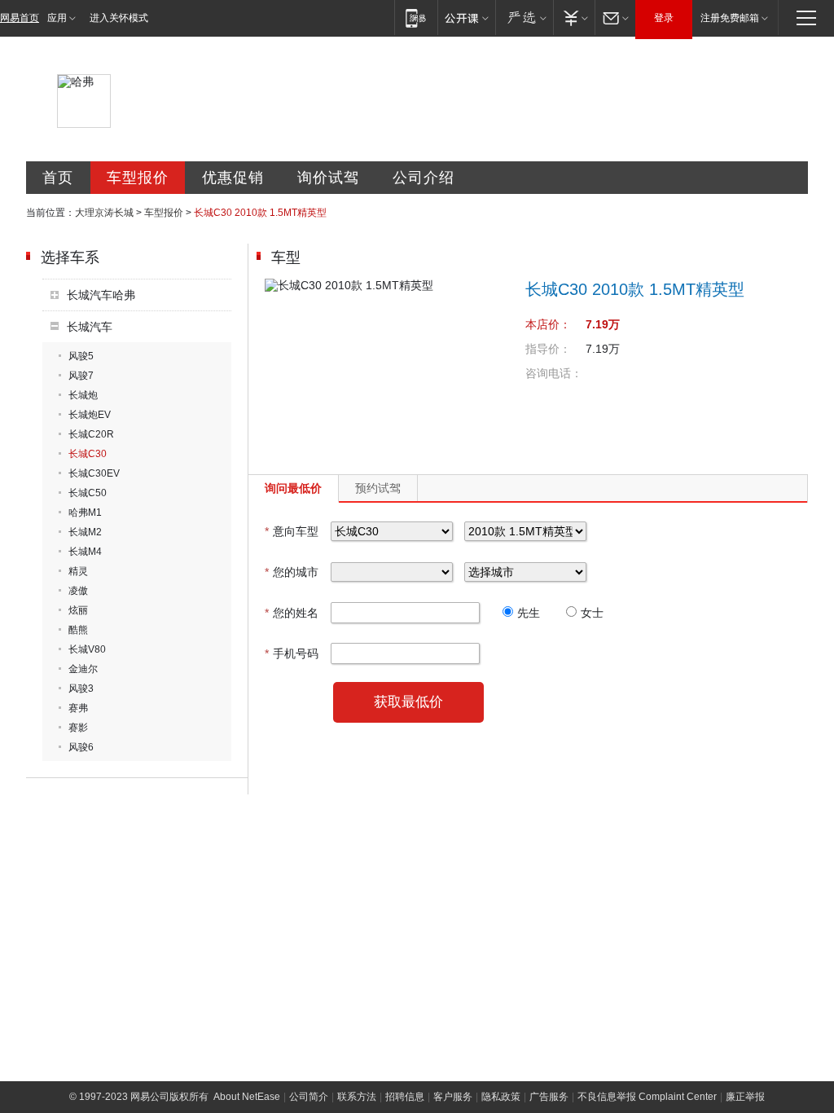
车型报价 (138, 177)
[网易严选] (524, 17)
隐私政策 (500, 1096)
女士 (592, 612)
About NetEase (246, 1096)
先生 (528, 612)
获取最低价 (408, 702)
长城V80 (87, 649)
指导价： (548, 348)
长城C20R (91, 434)
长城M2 (85, 532)
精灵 (78, 571)
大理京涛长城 (104, 212)
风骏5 (81, 356)
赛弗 (78, 708)
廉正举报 (745, 1096)
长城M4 (85, 551)
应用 (57, 18)
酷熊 (78, 630)
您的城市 (291, 571)
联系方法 (356, 1096)
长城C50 (87, 493)
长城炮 (83, 395)
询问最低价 (293, 488)
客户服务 (452, 1096)
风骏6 (81, 747)
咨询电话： (553, 373)
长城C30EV (94, 473)
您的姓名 (291, 612)
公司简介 (308, 1096)
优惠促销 (233, 177)
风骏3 (81, 688)
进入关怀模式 (119, 18)
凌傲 (78, 590)
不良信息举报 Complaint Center (647, 1096)
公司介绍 (423, 177)
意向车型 (291, 531)
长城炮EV (89, 414)
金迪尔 (83, 669)
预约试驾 (378, 488)
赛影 (78, 727)
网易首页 (19, 18)
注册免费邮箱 (729, 18)
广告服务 (548, 1096)
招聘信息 (404, 1096)
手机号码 (291, 653)
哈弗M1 (85, 512)
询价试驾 (328, 177)
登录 (664, 18)
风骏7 (81, 375)
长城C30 (87, 454)
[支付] (574, 17)
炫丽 (78, 610)
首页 (57, 177)
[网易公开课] (466, 17)
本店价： (548, 324)
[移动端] (415, 17)
